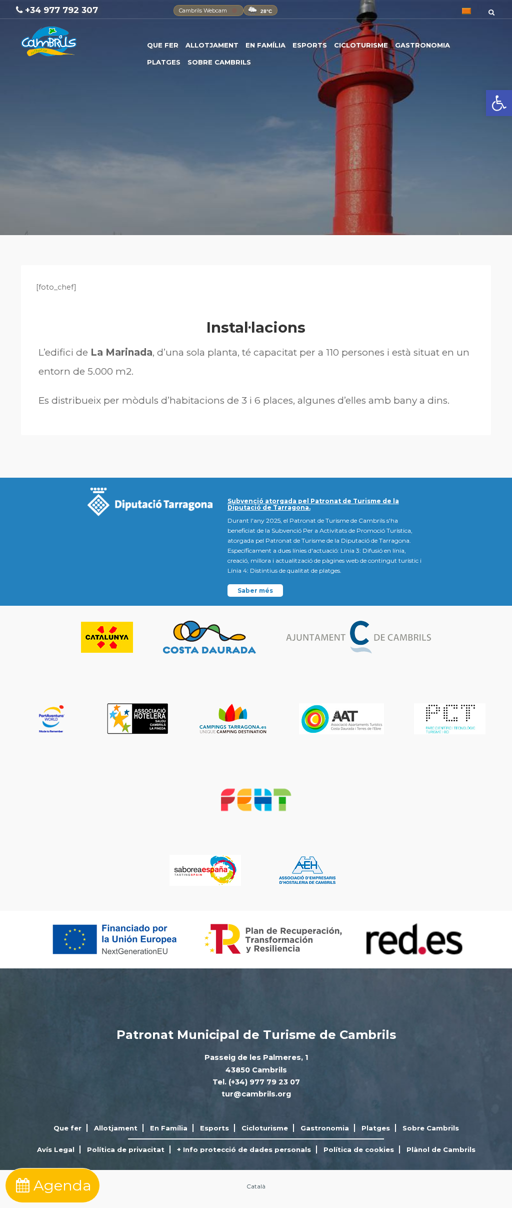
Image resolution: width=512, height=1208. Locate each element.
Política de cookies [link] (359, 1149)
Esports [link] (309, 45)
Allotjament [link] (212, 45)
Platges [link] (163, 62)
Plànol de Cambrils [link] (441, 1149)
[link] (499, 103)
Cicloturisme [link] (361, 45)
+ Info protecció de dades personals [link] (244, 1149)
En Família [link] (266, 45)
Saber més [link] (255, 590)
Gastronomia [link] (422, 45)
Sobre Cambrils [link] (219, 62)
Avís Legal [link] (55, 1149)
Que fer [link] (162, 45)
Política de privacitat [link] (125, 1149)
